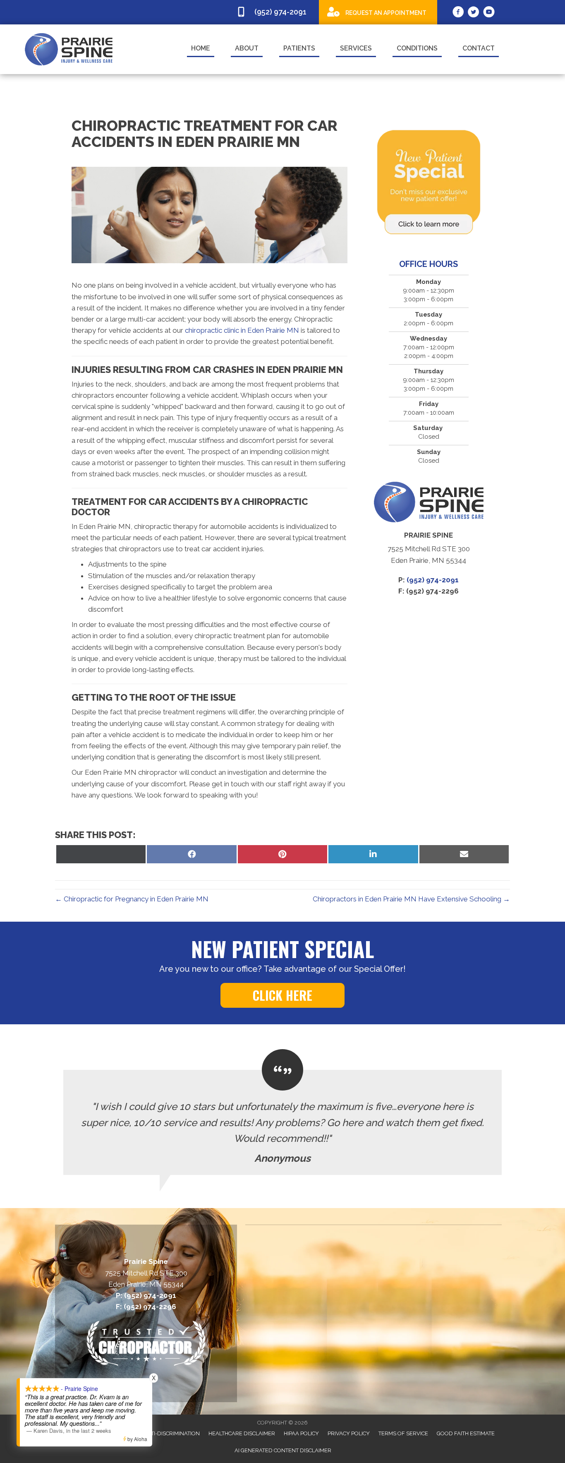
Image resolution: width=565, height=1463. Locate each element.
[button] (282, 995)
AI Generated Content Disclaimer (283, 1450)
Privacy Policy (349, 1433)
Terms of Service (403, 1433)
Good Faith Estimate (466, 1433)
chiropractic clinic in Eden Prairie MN (242, 330)
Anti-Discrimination (171, 1433)
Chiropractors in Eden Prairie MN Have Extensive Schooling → (411, 899)
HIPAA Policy (301, 1433)
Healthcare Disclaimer (241, 1433)
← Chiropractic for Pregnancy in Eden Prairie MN (131, 899)
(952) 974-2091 (433, 580)
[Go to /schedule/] (378, 12)
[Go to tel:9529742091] (273, 12)
